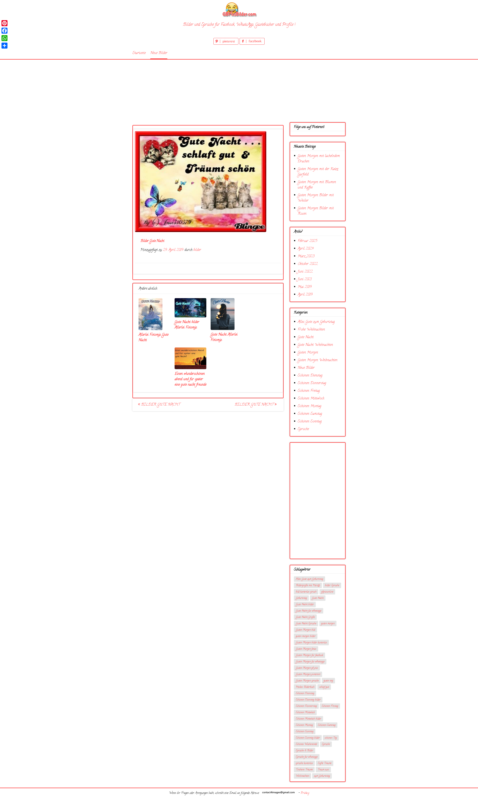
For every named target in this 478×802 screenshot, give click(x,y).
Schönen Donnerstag (312, 383)
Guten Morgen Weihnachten (317, 360)
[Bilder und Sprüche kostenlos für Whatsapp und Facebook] (239, 9)
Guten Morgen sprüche (307, 681)
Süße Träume (324, 763)
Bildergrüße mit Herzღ (308, 586)
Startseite (139, 53)
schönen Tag (331, 738)
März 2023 (306, 256)
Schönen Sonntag (310, 421)
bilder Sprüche (332, 586)
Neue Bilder (158, 53)
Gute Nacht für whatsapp (308, 611)
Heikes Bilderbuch (305, 687)
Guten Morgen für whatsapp (310, 662)
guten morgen (328, 624)
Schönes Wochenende (306, 744)
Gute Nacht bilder (305, 605)
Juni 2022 (305, 271)
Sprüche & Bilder (304, 751)
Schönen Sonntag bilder (308, 738)
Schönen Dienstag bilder (308, 700)
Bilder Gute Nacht (160, 404)
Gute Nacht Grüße (305, 617)
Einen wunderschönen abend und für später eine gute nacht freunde (190, 379)
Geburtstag (301, 598)
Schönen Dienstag (310, 375)
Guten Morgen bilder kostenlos (311, 643)
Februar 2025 (307, 241)
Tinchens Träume (304, 770)
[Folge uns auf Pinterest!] (226, 44)
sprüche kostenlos (304, 763)
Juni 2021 (305, 279)
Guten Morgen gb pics (307, 668)
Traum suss (323, 770)
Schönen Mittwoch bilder (308, 719)
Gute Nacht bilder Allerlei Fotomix (187, 324)
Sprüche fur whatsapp (307, 757)
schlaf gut (324, 687)
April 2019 (305, 294)
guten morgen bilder (306, 636)
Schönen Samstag (310, 414)
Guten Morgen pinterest (308, 674)
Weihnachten (302, 776)
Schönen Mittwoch (311, 398)
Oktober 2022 (308, 264)
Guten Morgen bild (305, 630)
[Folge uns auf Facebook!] (252, 44)
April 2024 (306, 248)
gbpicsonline (327, 592)
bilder (197, 250)
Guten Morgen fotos (306, 649)
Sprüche (303, 429)
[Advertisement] (239, 87)
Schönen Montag (309, 406)
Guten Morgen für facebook (309, 655)
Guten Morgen (308, 352)
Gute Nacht (306, 337)
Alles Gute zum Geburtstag (316, 322)
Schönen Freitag (309, 391)
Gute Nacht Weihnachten (315, 345)
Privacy (305, 793)
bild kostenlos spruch (306, 592)
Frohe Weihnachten (311, 329)
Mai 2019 (305, 287)
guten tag (328, 681)
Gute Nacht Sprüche (306, 624)
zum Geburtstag (322, 776)
